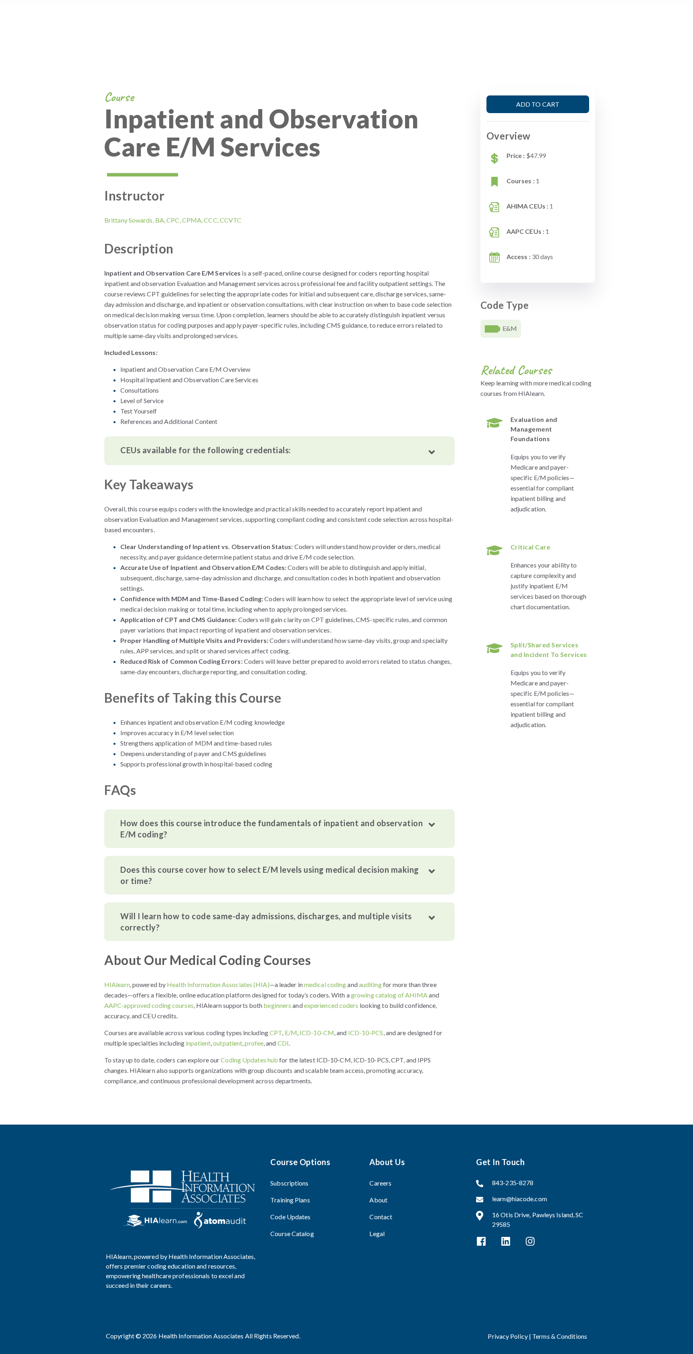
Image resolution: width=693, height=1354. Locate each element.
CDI (283, 1043)
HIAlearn (117, 984)
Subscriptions (289, 1183)
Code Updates (290, 1216)
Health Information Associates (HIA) (218, 984)
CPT (276, 1032)
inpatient (198, 1043)
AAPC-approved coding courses (149, 1005)
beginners (277, 1005)
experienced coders (331, 1005)
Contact (380, 1216)
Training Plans (290, 1200)
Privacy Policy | (510, 1336)
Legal (377, 1233)
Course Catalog (292, 1233)
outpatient (227, 1043)
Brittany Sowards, (172, 220)
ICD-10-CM (317, 1032)
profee (254, 1043)
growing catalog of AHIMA (389, 995)
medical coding (325, 984)
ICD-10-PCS (365, 1032)
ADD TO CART (537, 104)
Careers (380, 1183)
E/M (291, 1032)
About (378, 1200)
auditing (370, 984)
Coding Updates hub (249, 1060)
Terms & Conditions (559, 1336)
